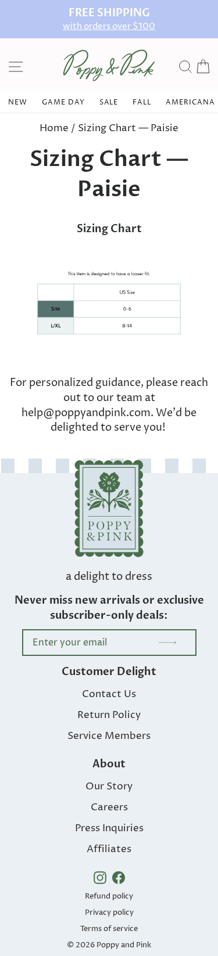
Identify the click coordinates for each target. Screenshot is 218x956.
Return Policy (109, 715)
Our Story (109, 786)
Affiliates (109, 849)
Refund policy (109, 896)
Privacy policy (109, 912)
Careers (109, 807)
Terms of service (109, 928)
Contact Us (109, 694)
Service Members (109, 736)
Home (54, 128)
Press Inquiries (109, 828)
